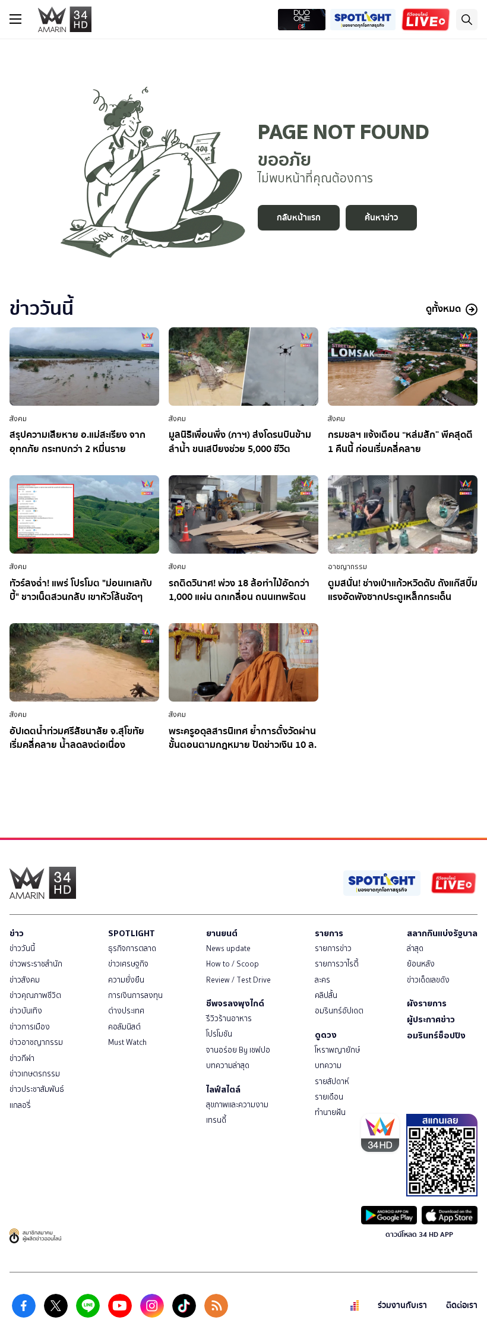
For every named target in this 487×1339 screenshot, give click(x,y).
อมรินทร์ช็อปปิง (436, 1035)
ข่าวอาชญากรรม (36, 1042)
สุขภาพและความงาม (237, 1104)
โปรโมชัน (219, 1034)
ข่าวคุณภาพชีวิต (35, 995)
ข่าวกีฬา (22, 1058)
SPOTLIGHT (131, 933)
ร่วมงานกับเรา (402, 1305)
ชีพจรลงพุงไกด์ (235, 1003)
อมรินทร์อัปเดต (339, 1010)
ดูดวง (326, 1034)
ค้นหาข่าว (381, 218)
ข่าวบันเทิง (26, 1010)
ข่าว (17, 933)
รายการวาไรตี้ (337, 963)
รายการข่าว (333, 948)
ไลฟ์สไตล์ (223, 1089)
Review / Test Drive (238, 980)
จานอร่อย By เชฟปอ (238, 1050)
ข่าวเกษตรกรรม (35, 1073)
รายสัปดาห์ (332, 1081)
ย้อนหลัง (421, 963)
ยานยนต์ (222, 933)
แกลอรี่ (20, 1105)
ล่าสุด (415, 948)
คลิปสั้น (326, 995)
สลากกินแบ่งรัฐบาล (442, 933)
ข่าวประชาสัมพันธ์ (37, 1089)
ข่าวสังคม (25, 980)
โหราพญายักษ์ (337, 1050)
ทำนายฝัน (330, 1112)
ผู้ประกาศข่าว (431, 1019)
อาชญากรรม (347, 566)
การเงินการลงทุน (135, 995)
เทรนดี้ (216, 1120)
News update (228, 948)
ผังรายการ (427, 1003)
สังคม (18, 418)
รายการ (329, 933)
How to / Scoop (232, 963)
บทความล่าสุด (227, 1065)
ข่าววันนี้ (22, 948)
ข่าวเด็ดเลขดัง (428, 980)
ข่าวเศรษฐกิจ (128, 963)
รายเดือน (329, 1097)
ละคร (322, 980)
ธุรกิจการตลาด (132, 948)
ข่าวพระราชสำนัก (36, 963)
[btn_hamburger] (15, 19)
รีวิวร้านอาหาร (229, 1018)
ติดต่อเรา (461, 1305)
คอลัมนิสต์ (124, 1026)
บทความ (328, 1065)
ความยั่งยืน (126, 980)
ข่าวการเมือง (30, 1026)
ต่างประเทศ (126, 1010)
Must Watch (127, 1042)
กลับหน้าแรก (299, 218)
